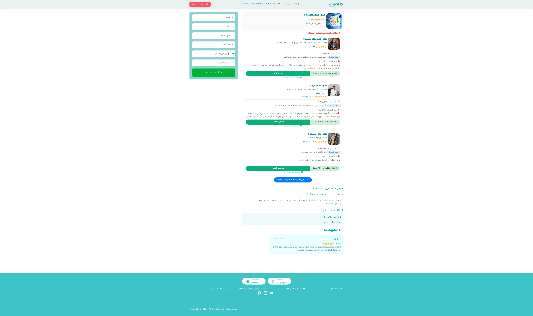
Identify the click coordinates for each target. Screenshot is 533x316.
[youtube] (273, 293)
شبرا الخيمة (310, 194)
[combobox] (212, 17)
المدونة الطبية (272, 4)
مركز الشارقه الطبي (332, 210)
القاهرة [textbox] (227, 27)
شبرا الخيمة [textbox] (225, 36)
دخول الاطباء (198, 4)
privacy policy (231, 309)
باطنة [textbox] (228, 18)
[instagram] (266, 293)
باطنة (323, 54)
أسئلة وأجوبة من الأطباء (294, 289)
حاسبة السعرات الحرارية (219, 289)
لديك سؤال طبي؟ (290, 4)
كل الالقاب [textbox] (226, 45)
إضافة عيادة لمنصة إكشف (250, 4)
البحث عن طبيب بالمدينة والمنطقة (252, 289)
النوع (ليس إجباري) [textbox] (222, 54)
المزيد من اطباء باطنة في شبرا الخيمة (293, 180)
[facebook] (260, 293)
